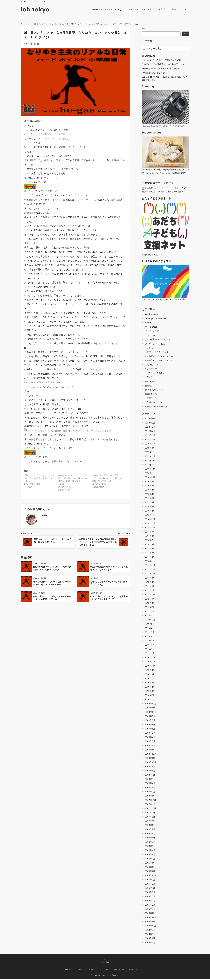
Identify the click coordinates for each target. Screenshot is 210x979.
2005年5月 (150, 896)
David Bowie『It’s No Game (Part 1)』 (44, 382)
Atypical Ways (151, 314)
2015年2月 (150, 511)
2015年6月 (150, 498)
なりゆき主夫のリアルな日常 (158, 339)
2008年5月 (150, 779)
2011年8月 (150, 628)
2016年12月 (150, 468)
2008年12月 (150, 754)
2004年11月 (150, 921)
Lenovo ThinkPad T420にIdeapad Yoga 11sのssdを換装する (165, 78)
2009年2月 (150, 745)
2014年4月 (150, 548)
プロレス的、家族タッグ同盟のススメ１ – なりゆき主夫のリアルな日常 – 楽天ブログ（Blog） (107, 478)
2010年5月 (150, 682)
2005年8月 (150, 884)
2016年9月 (150, 481)
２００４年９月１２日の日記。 (52, 134)
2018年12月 (150, 439)
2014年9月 (150, 531)
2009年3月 (150, 741)
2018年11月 (150, 443)
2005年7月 (150, 888)
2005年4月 (150, 900)
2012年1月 (150, 611)
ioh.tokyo (35, 9)
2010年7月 (150, 678)
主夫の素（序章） (153, 364)
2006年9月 (150, 829)
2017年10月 (150, 460)
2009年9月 (150, 716)
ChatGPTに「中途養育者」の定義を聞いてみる (164, 64)
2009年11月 (150, 707)
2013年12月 (150, 565)
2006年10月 (150, 825)
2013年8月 (150, 578)
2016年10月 (150, 477)
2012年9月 (150, 599)
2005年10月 (150, 875)
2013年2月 (150, 590)
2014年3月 (150, 552)
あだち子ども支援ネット (153, 254)
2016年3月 (150, 485)
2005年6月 (150, 892)
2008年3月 (150, 787)
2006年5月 (150, 846)
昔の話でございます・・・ (157, 389)
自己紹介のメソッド (154, 402)
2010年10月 (150, 666)
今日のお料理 (151, 368)
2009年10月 (150, 712)
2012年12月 (150, 594)
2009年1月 (150, 749)
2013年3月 (150, 586)
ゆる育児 (149, 348)
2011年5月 (150, 636)
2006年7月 (150, 837)
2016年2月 (150, 489)
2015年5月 (150, 502)
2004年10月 (150, 925)
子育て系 (149, 377)
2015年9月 (150, 494)
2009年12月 (150, 703)
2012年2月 (150, 607)
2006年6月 (150, 842)
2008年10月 (150, 762)
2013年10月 (150, 573)
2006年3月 (150, 854)
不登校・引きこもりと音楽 (157, 352)
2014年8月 (150, 536)
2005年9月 (150, 879)
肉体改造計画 (151, 394)
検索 (144, 28)
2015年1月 (150, 515)
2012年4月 (150, 603)
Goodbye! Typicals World (156, 318)
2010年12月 (150, 657)
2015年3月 (150, 506)
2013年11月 (150, 569)
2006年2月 (150, 858)
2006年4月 (150, 850)
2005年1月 (150, 913)
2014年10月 (150, 527)
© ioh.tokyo (96, 975)
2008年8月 (150, 770)
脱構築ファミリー (153, 398)
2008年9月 (150, 766)
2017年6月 (150, 464)
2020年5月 (150, 435)
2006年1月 (150, 863)
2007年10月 (150, 808)
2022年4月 (150, 431)
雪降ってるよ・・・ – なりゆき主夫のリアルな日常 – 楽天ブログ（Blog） (39, 478)
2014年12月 (150, 519)
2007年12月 (150, 800)
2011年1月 (149, 653)
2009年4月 (150, 737)
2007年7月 (150, 821)
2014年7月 (150, 540)
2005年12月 (150, 867)
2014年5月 (150, 544)
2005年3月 (150, 905)
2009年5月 (150, 733)
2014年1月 (150, 561)
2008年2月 (150, 791)
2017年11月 (150, 456)
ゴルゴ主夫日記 (152, 331)
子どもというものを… (154, 373)
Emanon (115, 975)
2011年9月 (150, 624)
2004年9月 (150, 930)
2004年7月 (150, 938)
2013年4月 (150, 582)
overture (149, 322)
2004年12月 (150, 917)
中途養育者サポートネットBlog (159, 356)
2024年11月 (150, 418)
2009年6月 (150, 728)
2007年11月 (150, 804)
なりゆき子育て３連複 (155, 343)
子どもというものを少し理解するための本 (161, 60)
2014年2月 (150, 557)
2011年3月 (150, 645)
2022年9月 (150, 427)
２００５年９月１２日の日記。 (54, 138)
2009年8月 (150, 720)
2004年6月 (150, 942)
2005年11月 (150, 871)
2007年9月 (150, 812)
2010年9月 (150, 670)
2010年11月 (150, 661)
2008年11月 (150, 758)
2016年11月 (150, 473)
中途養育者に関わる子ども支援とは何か (160, 68)
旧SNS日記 (150, 381)
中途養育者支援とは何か (153, 72)
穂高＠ (45, 515)
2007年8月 (150, 816)
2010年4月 (150, 686)
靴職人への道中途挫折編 (156, 406)
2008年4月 (150, 783)
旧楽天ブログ (151, 385)
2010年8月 (150, 674)
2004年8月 (150, 934)
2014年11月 (150, 523)
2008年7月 (150, 774)
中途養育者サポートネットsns (158, 360)
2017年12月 (150, 452)
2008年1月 (150, 795)
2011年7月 (149, 632)
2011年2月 (150, 649)
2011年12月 (150, 615)
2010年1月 (150, 699)
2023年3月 (150, 422)
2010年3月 (150, 691)
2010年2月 (150, 695)
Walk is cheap (151, 327)
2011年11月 (150, 619)
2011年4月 (150, 640)
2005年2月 (150, 909)
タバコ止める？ (152, 335)
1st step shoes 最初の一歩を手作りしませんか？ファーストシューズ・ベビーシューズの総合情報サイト (165, 172)
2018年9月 (150, 448)
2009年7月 (150, 724)
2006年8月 (150, 833)
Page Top (105, 962)
